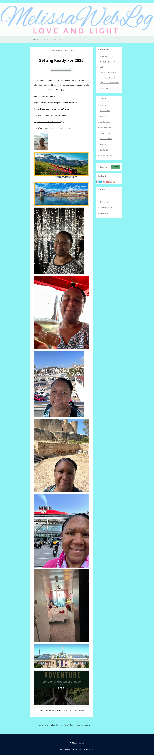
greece (75, 710)
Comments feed (106, 207)
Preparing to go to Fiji (108, 56)
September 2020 (106, 139)
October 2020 (105, 133)
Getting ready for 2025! (108, 72)
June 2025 (103, 105)
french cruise (67, 710)
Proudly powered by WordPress (68, 749)
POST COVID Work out (108, 88)
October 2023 (105, 122)
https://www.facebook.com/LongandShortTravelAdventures (55, 103)
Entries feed (104, 202)
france (59, 710)
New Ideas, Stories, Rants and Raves (61, 70)
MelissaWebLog (57, 50)
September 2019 (106, 156)
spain (81, 710)
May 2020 (103, 144)
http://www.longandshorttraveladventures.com (51, 115)
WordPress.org (105, 213)
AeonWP (92, 749)
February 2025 (105, 111)
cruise (54, 710)
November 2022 (105, 128)
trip (84, 710)
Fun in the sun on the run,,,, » (81, 725)
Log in (102, 196)
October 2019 (104, 150)
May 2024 (103, 116)
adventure (47, 710)
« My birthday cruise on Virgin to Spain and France (50, 725)
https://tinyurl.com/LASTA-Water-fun (47, 122)
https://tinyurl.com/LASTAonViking (46, 128)
